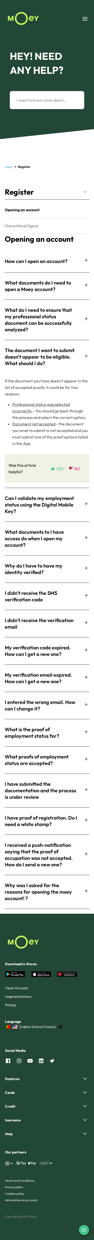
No (77, 468)
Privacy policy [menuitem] (14, 1187)
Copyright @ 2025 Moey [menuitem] (21, 1216)
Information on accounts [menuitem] (21, 1200)
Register (19, 192)
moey (9, 167)
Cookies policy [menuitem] (14, 1193)
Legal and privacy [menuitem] (18, 996)
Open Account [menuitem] (16, 988)
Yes (59, 468)
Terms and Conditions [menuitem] (20, 1180)
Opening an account (22, 209)
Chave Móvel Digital (21, 225)
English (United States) (38, 1027)
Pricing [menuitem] (10, 1005)
